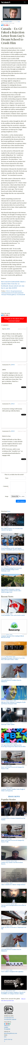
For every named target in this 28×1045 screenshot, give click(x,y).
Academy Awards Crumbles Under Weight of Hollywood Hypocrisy (13, 789)
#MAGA (8, 291)
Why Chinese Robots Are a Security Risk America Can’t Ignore (12, 529)
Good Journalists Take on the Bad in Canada (13, 615)
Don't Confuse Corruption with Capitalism (12, 971)
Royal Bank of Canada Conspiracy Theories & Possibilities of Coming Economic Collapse (13, 992)
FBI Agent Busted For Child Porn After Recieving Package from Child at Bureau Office (13, 745)
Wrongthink (7, 1029)
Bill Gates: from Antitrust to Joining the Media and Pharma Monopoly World (13, 702)
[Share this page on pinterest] (7, 25)
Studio (11, 613)
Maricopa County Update (8, 724)
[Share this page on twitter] (2, 25)
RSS (5, 1037)
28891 (8, 329)
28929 (13, 431)
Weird (7, 656)
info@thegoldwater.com (10, 1033)
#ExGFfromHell (20, 294)
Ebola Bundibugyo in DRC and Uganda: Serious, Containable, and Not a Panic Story (12, 548)
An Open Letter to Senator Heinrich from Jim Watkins (13, 818)
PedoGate (8, 743)
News (19, 21)
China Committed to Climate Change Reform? (13, 884)
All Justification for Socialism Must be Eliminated (11, 680)
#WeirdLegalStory (11, 294)
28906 (13, 364)
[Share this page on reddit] (8, 25)
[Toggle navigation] (25, 2)
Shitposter (7, 1025)
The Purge (8, 903)
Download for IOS (9, 1017)
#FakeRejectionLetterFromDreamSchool (12, 293)
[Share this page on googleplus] (5, 25)
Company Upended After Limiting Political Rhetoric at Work (12, 636)
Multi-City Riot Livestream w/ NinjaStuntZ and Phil (13, 928)
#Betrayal (3, 294)
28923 (12, 404)
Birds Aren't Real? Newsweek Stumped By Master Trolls (12, 767)
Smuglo (6, 1027)
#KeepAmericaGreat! (16, 291)
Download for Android (10, 1019)
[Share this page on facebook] (3, 25)
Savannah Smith (7, 21)
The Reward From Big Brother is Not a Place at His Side (13, 905)
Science (7, 700)
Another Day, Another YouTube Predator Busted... (12, 863)
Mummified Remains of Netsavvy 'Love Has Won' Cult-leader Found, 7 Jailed (13, 658)
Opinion (7, 613)
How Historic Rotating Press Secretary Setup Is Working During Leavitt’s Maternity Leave (11, 569)
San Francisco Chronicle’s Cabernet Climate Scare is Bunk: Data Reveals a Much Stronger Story (11, 590)
